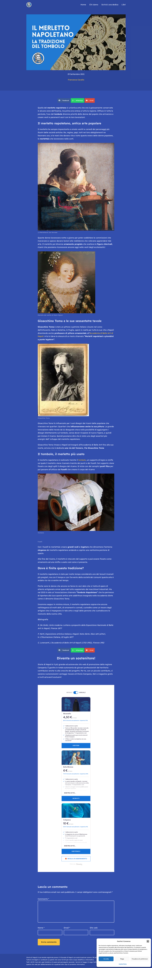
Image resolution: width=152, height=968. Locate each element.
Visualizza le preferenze (140, 959)
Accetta (106, 959)
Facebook (65, 100)
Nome (41, 928)
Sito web (94, 928)
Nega (122, 959)
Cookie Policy (123, 964)
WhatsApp (79, 100)
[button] (148, 941)
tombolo (82, 460)
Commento (43, 899)
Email (91, 100)
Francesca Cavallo (76, 80)
